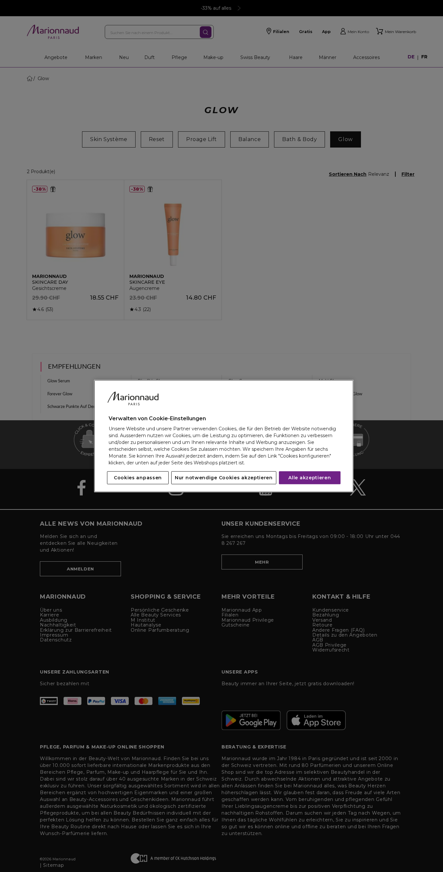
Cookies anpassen (138, 478)
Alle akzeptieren (309, 478)
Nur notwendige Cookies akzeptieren (224, 478)
